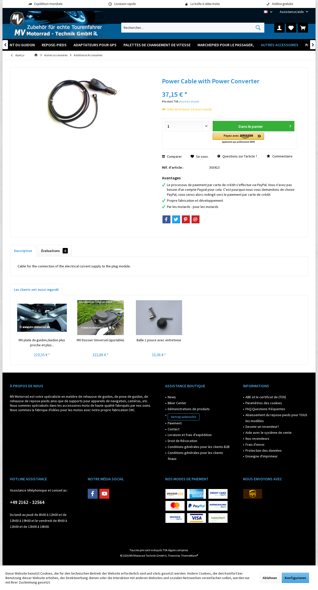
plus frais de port (189, 101)
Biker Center (177, 403)
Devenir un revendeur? (262, 426)
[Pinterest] (186, 219)
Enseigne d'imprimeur (261, 456)
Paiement (175, 423)
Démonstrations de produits (189, 409)
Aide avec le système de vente (268, 432)
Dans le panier (250, 126)
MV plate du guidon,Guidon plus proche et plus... (42, 342)
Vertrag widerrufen (183, 417)
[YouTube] (104, 494)
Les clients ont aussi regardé (36, 289)
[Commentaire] (229, 88)
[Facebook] (166, 219)
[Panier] (303, 28)
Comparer (174, 156)
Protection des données (263, 450)
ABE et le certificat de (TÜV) (265, 397)
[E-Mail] (195, 219)
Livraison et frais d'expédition (190, 435)
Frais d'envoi (254, 444)
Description (23, 250)
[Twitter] (176, 219)
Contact (173, 429)
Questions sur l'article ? (239, 156)
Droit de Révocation (182, 441)
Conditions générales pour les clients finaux (195, 455)
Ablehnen (270, 578)
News (172, 397)
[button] (238, 138)
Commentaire (282, 156)
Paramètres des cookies (263, 403)
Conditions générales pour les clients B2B (199, 446)
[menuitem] (292, 12)
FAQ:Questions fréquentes (265, 409)
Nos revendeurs (257, 438)
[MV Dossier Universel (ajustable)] (100, 317)
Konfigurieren (295, 578)
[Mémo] (291, 28)
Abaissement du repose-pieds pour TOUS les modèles (276, 418)
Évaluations (53, 250)
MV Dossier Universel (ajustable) (100, 340)
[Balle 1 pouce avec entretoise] (159, 317)
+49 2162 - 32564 (27, 502)
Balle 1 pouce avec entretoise (159, 340)
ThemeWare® (189, 555)
